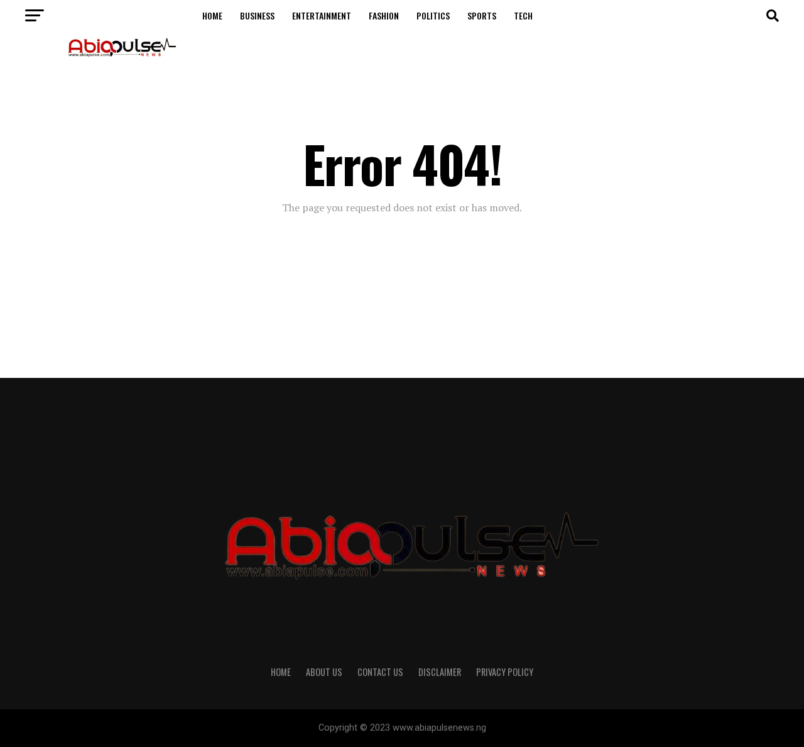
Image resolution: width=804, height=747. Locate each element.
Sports (481, 15)
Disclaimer (439, 671)
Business (257, 15)
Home (212, 15)
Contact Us (380, 671)
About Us (324, 671)
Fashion (384, 15)
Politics (433, 15)
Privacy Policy (504, 671)
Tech (523, 15)
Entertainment (321, 15)
